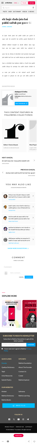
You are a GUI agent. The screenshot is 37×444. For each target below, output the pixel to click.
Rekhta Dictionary (8, 395)
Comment (29, 277)
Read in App (18, 435)
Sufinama (22, 391)
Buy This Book (20, 103)
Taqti (3, 371)
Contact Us (22, 371)
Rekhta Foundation (25, 363)
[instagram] (23, 419)
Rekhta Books (6, 400)
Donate (24, 3)
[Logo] (8, 3)
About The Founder (25, 367)
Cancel (21, 277)
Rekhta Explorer (24, 380)
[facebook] (9, 419)
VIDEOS (24, 11)
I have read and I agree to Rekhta (17, 350)
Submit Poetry (6, 380)
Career (21, 375)
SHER (10, 11)
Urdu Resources (7, 375)
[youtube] (18, 419)
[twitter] (13, 419)
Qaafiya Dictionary (8, 367)
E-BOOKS (31, 11)
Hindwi (4, 391)
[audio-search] (33, 7)
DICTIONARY (17, 11)
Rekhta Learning (24, 395)
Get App (31, 3)
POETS (5, 11)
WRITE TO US (20, 405)
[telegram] (27, 419)
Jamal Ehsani (7, 26)
